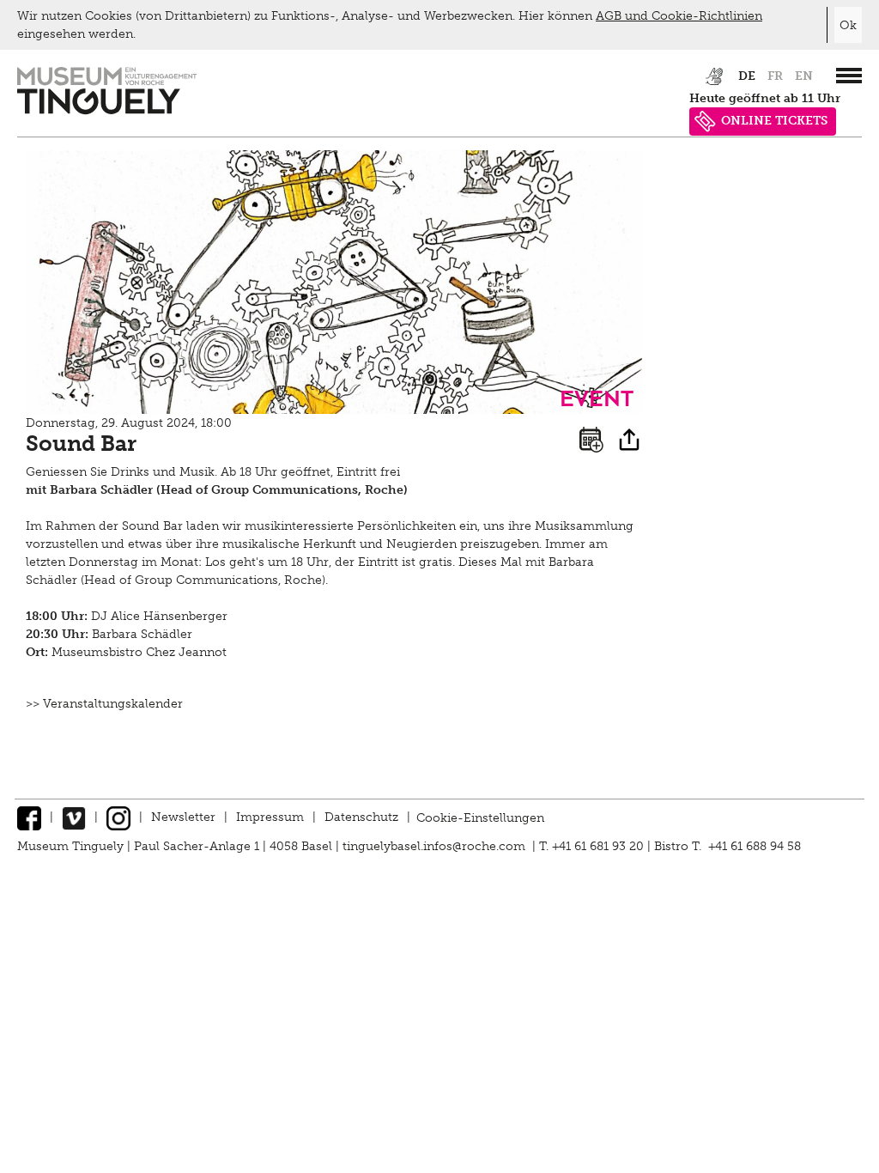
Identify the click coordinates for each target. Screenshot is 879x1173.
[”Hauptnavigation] (849, 75)
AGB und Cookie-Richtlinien (679, 16)
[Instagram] (118, 817)
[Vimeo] (74, 817)
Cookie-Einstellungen (480, 817)
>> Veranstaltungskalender (104, 703)
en (804, 76)
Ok (848, 25)
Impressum (270, 817)
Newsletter (183, 817)
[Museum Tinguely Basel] (107, 110)
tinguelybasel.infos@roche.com (436, 846)
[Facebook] (29, 817)
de (746, 76)
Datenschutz (361, 817)
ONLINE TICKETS (774, 120)
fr (775, 76)
